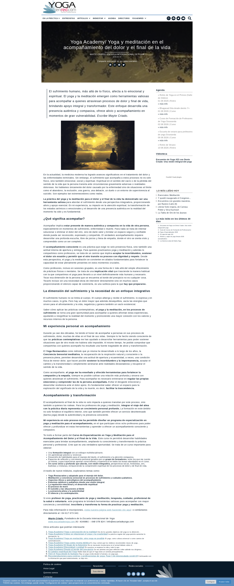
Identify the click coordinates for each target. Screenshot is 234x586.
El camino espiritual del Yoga (62, 552)
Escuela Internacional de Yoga (125, 54)
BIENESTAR (98, 18)
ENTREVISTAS (68, 18)
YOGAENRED (138, 18)
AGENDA (112, 18)
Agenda (160, 90)
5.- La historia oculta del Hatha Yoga (169, 241)
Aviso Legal (48, 568)
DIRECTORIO (124, 18)
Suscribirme (98, 571)
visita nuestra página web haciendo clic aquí (107, 510)
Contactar (48, 577)
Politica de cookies (52, 564)
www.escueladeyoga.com (62, 521)
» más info (163, 104)
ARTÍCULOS (82, 18)
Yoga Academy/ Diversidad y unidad (66, 547)
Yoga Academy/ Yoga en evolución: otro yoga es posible (76, 538)
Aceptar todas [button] (224, 582)
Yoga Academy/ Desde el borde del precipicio (70, 549)
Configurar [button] (211, 582)
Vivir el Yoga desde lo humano (63, 554)
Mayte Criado (98, 54)
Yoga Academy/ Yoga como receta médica (69, 543)
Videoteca (161, 154)
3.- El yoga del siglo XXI (165, 234)
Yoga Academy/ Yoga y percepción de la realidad (72, 532)
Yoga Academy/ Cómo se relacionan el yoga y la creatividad (78, 534)
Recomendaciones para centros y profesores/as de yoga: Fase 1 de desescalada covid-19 (93, 556)
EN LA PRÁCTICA (50, 18)
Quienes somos (50, 573)
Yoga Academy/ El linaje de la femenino (67, 545)
